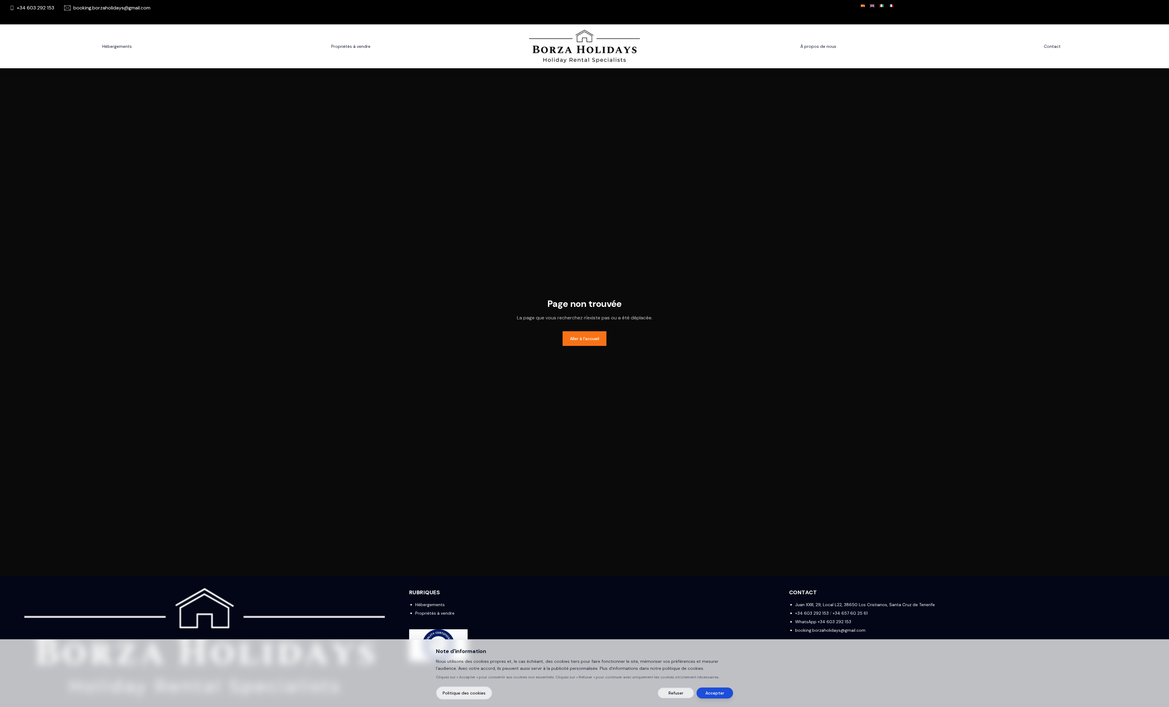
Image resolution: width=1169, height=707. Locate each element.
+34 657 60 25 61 (850, 613)
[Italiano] (881, 5)
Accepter (714, 693)
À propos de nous (818, 46)
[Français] (891, 5)
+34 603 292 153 (812, 613)
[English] (872, 5)
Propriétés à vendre (435, 613)
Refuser (676, 693)
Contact (1052, 46)
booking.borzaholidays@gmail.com (830, 630)
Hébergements (117, 46)
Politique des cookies (464, 693)
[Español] (862, 5)
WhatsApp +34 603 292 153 (823, 621)
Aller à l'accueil (584, 338)
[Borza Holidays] (584, 46)
